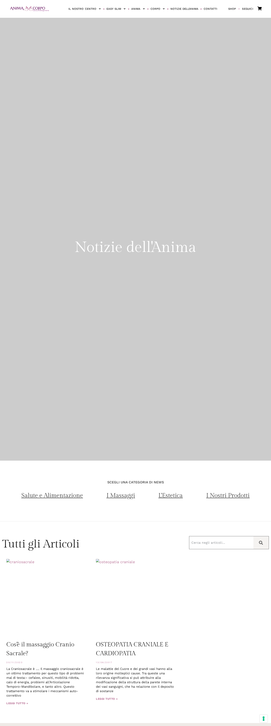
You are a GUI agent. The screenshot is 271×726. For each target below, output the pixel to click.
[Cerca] (261, 542)
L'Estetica (170, 495)
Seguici (247, 8)
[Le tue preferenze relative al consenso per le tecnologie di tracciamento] (264, 719)
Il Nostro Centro (82, 8)
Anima (135, 8)
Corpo (155, 8)
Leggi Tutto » (17, 703)
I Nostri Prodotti (228, 495)
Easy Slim (113, 8)
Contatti (210, 8)
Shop (232, 8)
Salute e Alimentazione (52, 495)
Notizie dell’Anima (184, 8)
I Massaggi (120, 495)
